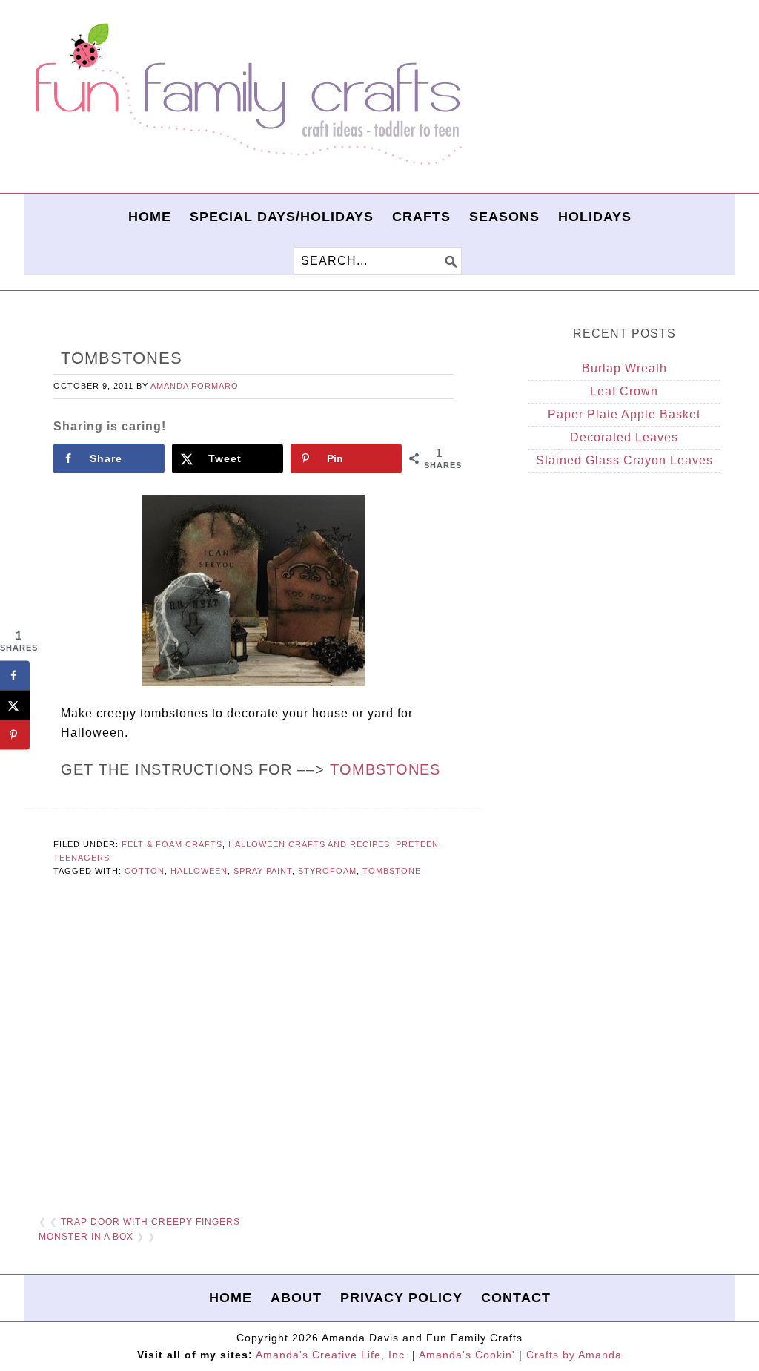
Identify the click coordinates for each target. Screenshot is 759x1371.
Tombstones (385, 769)
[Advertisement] (253, 1048)
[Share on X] (15, 705)
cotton (145, 871)
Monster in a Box (86, 1237)
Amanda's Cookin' (467, 1355)
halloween (199, 871)
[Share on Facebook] (15, 675)
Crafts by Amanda (574, 1355)
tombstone (391, 871)
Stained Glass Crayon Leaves (624, 460)
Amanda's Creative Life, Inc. (332, 1355)
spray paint (262, 871)
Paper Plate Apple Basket (624, 414)
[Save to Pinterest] (15, 734)
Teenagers (81, 857)
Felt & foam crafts (172, 844)
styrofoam (327, 871)
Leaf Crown (624, 391)
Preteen (417, 844)
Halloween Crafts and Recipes (309, 844)
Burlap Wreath (624, 368)
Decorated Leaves (624, 437)
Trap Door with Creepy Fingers (150, 1222)
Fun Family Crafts (246, 94)
